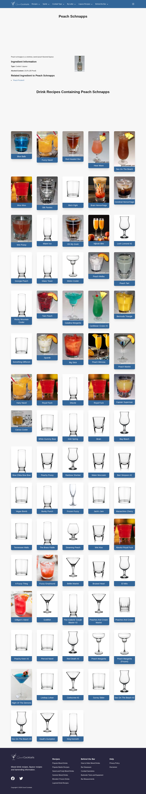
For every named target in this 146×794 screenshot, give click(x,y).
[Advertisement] (73, 39)
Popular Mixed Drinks (60, 763)
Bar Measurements (87, 779)
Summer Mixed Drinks (60, 775)
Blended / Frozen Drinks (60, 779)
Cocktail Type (57, 4)
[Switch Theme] (133, 4)
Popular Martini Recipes (60, 767)
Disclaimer (113, 767)
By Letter (70, 4)
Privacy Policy (115, 763)
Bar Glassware (86, 767)
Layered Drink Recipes (60, 783)
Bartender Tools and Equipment (92, 775)
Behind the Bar (100, 4)
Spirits (45, 4)
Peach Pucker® (18, 80)
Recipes (35, 4)
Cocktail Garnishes (87, 771)
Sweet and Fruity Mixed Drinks (63, 771)
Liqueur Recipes (84, 4)
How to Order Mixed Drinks (90, 763)
